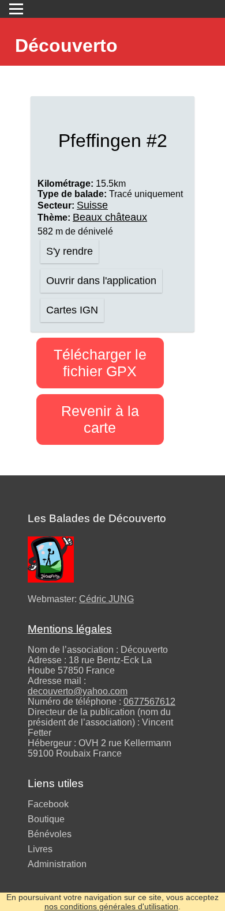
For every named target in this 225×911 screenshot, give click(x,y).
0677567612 (149, 701)
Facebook (48, 804)
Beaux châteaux (110, 217)
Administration (57, 864)
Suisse (92, 205)
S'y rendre (69, 251)
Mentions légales (70, 629)
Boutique (46, 819)
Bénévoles (50, 834)
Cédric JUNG (106, 599)
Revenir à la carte (100, 419)
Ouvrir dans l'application (101, 280)
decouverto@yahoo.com (77, 691)
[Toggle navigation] (16, 9)
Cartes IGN (72, 310)
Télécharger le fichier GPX (100, 362)
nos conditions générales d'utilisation (111, 906)
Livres (40, 849)
